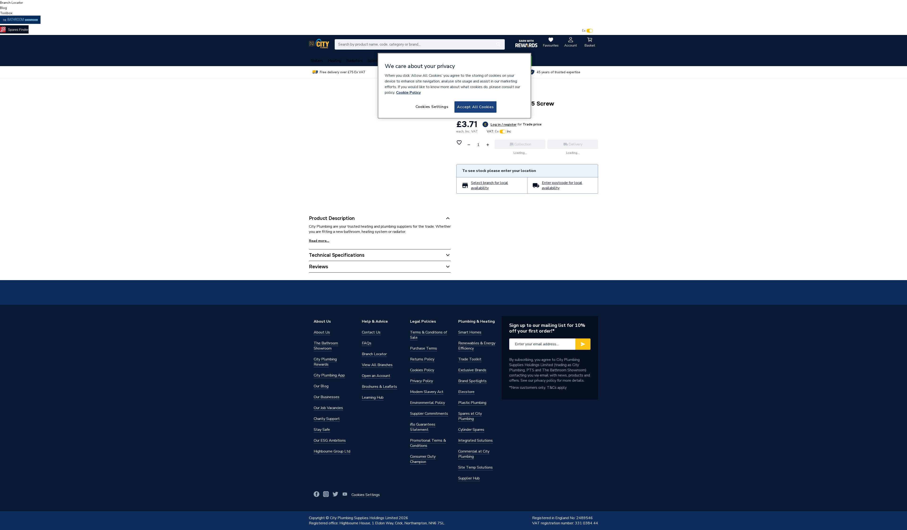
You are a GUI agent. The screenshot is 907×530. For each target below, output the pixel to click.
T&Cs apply (557, 387)
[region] (454, 86)
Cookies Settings (432, 106)
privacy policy (545, 380)
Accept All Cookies (475, 107)
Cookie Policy (408, 92)
